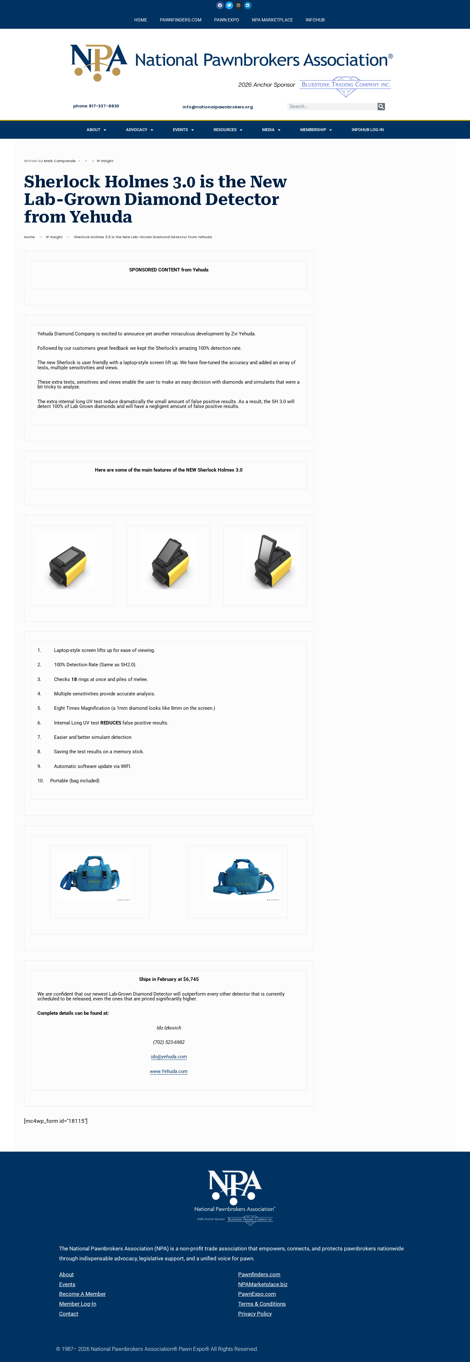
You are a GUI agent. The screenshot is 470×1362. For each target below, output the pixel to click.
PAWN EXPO (226, 19)
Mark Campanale (60, 160)
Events (180, 129)
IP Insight (105, 160)
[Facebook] (220, 5)
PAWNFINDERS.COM (180, 19)
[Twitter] (229, 5)
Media (268, 129)
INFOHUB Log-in (368, 129)
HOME (140, 19)
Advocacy (136, 129)
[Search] (381, 106)
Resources (225, 129)
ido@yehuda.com (169, 1057)
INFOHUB (315, 19)
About (93, 129)
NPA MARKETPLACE (272, 19)
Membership (313, 129)
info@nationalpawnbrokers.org (218, 107)
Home (29, 236)
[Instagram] (238, 5)
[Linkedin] (248, 5)
